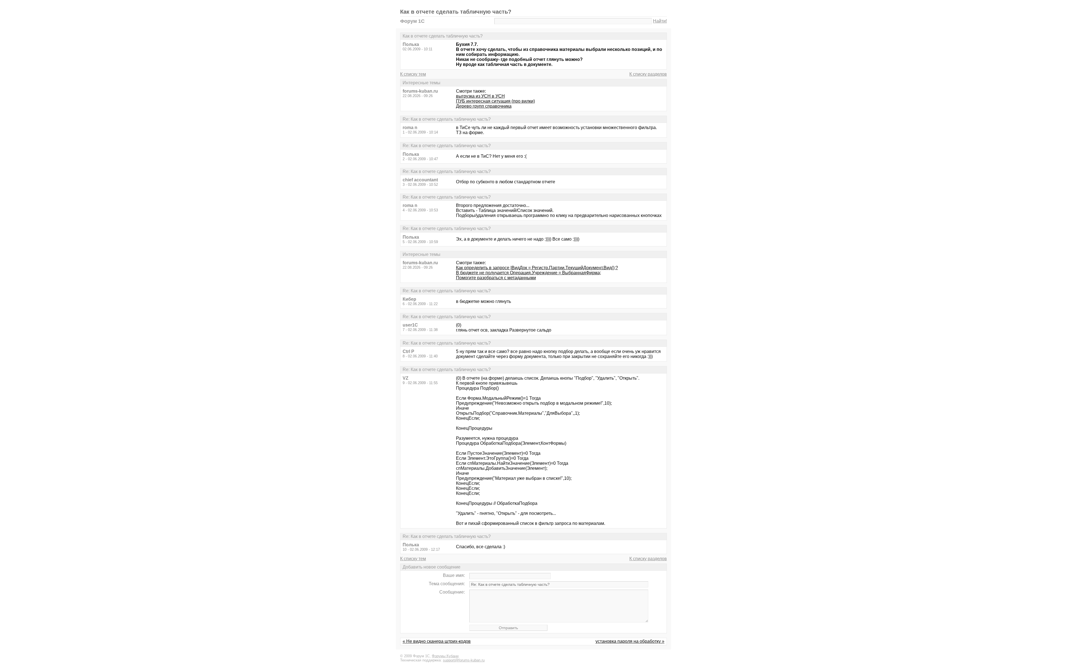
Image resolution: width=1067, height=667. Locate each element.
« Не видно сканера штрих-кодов (437, 641)
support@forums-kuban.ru (464, 660)
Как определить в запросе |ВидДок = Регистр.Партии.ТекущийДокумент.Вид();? (537, 267)
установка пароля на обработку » (629, 641)
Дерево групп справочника (484, 106)
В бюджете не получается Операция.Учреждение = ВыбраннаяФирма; (528, 272)
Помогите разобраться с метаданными (496, 277)
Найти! (660, 21)
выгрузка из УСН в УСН (480, 96)
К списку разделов (648, 74)
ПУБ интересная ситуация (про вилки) (495, 101)
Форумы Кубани (445, 656)
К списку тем (413, 74)
